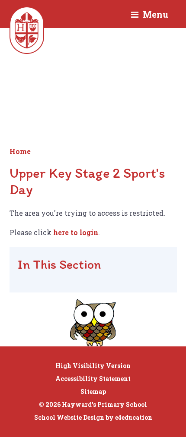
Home (20, 151)
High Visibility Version (93, 366)
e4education (133, 417)
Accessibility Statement (93, 378)
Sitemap (93, 391)
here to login (75, 232)
